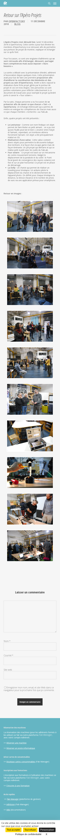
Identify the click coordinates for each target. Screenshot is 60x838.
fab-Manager (13, 799)
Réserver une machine (16, 743)
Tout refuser (30, 830)
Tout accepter (13, 830)
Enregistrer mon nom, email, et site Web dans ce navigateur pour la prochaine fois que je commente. (29, 689)
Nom (7, 641)
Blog (17, 24)
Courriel (8, 655)
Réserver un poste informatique (20, 748)
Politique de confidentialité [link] (28, 834)
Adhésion (10, 804)
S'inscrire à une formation (18, 785)
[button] (54, 3)
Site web (8, 669)
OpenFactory (17, 21)
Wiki (8, 809)
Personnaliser (47, 830)
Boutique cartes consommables (20, 761)
